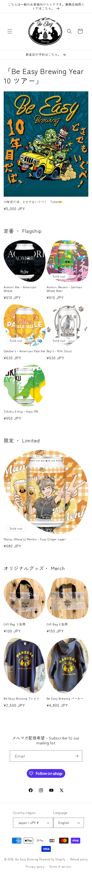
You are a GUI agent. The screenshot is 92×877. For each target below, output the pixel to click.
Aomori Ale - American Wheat (20, 289)
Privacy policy (35, 866)
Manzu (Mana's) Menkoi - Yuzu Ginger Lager (35, 539)
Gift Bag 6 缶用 (57, 624)
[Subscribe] (76, 756)
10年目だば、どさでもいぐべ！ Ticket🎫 (33, 202)
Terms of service (60, 866)
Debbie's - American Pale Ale (24, 351)
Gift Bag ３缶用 (14, 624)
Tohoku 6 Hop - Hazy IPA (21, 411)
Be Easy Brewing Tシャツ (21, 698)
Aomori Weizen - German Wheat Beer (64, 289)
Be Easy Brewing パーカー (65, 698)
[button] (9, 31)
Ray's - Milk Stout (59, 351)
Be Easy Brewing (26, 859)
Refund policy (79, 859)
